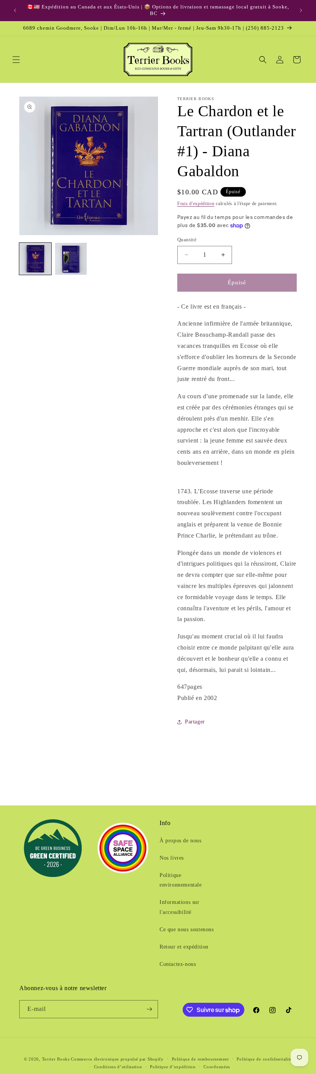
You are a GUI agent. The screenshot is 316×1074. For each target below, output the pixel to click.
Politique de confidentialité (264, 1059)
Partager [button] (195, 722)
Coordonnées (216, 1066)
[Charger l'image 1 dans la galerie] (35, 259)
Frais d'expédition (196, 203)
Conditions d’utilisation (118, 1066)
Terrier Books (56, 1059)
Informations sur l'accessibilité (180, 907)
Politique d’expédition (172, 1066)
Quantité (187, 239)
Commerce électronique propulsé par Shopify (117, 1059)
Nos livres (172, 858)
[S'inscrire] (149, 1009)
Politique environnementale (181, 880)
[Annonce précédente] (15, 10)
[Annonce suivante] (300, 10)
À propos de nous (181, 840)
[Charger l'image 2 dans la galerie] (71, 259)
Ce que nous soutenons (187, 929)
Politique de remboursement (200, 1059)
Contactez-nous (178, 964)
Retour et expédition (184, 947)
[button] (16, 59)
